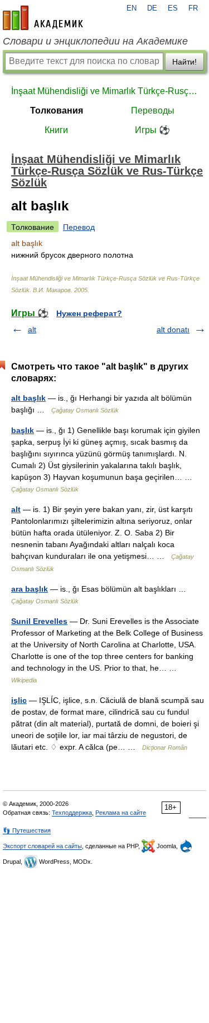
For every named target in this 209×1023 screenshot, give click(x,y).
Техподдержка (72, 812)
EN (132, 8)
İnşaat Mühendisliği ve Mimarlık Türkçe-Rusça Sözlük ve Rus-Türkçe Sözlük (104, 91)
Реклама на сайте (120, 812)
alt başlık (28, 398)
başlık (22, 430)
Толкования (56, 110)
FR (193, 8)
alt (32, 329)
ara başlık (29, 588)
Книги (56, 130)
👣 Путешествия (27, 830)
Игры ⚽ (152, 130)
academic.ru (43, 18)
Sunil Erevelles (39, 621)
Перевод (79, 227)
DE (152, 8)
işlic (19, 700)
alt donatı (173, 329)
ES (173, 8)
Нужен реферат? (89, 313)
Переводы (152, 110)
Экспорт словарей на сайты (42, 846)
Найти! (184, 61)
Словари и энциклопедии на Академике (95, 41)
